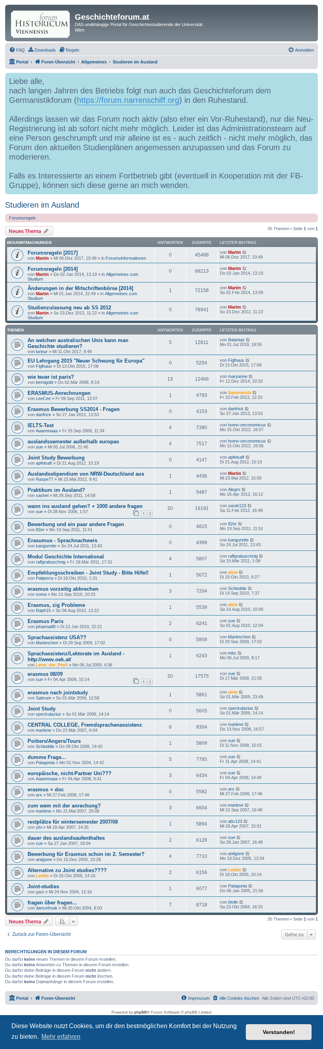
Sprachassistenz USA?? (57, 637)
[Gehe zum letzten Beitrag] (244, 252)
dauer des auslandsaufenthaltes (66, 838)
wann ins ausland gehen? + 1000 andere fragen (85, 506)
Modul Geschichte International (66, 557)
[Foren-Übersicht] (41, 23)
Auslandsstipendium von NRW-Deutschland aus (86, 474)
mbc (232, 653)
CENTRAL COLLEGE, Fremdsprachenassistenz (85, 725)
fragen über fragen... (52, 903)
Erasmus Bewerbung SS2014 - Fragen (74, 409)
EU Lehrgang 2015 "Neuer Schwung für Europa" (86, 361)
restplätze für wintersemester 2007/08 (73, 822)
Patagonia (45, 762)
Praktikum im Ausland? (56, 490)
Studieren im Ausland (42, 205)
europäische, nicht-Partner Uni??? (69, 773)
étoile (233, 902)
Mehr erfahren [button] (60, 1036)
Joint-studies (43, 886)
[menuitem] (17, 50)
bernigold (44, 382)
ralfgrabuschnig (50, 562)
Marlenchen (47, 642)
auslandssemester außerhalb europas (73, 442)
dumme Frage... (47, 757)
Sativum (43, 698)
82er (40, 529)
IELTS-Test (41, 425)
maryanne (237, 376)
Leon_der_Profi (52, 664)
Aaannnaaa (47, 430)
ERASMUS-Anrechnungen (59, 393)
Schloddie (237, 588)
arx (39, 794)
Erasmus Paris (45, 621)
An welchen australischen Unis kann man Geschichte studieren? (78, 343)
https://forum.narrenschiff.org (128, 100)
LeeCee (43, 398)
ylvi (39, 827)
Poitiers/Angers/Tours (54, 741)
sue (39, 447)
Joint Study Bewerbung (56, 458)
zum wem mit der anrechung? (64, 806)
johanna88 (46, 626)
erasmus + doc (46, 789)
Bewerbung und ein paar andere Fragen (76, 524)
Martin (42, 258)
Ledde (42, 875)
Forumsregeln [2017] (53, 253)
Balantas (236, 339)
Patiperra (44, 578)
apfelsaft (44, 463)
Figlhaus (44, 366)
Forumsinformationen (126, 258)
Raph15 (43, 610)
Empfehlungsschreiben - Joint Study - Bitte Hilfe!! (88, 573)
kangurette (46, 545)
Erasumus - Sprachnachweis (62, 540)
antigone (44, 859)
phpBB (140, 1012)
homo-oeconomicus (247, 424)
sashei (42, 495)
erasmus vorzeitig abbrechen (63, 589)
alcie (233, 572)
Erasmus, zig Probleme (56, 605)
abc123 (235, 821)
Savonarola (239, 392)
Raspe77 (44, 479)
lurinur (42, 351)
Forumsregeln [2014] (53, 269)
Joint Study (42, 709)
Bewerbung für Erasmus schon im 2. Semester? (86, 854)
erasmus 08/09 (45, 674)
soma (41, 594)
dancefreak (47, 908)
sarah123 (237, 505)
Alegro (234, 489)
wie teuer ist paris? (51, 377)
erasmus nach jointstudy (58, 693)
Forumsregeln (22, 218)
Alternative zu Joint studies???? (67, 870)
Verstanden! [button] (279, 1032)
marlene (43, 730)
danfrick (43, 414)
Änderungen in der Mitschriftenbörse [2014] (80, 288)
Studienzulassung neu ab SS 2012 (69, 308)
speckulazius (48, 714)
